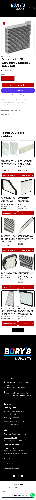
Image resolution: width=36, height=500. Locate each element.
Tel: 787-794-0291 (10, 438)
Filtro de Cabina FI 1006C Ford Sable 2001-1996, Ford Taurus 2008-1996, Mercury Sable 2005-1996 (9, 311)
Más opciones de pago (18, 95)
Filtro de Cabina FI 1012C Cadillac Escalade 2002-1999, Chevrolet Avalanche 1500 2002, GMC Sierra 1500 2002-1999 (9, 162)
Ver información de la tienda (13, 105)
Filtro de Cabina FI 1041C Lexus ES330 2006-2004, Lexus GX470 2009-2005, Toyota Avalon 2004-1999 (25, 201)
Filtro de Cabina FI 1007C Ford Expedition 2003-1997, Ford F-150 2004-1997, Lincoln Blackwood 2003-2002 (25, 311)
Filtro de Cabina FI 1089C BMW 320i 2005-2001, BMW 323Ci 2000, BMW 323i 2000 (26, 237)
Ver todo (18, 330)
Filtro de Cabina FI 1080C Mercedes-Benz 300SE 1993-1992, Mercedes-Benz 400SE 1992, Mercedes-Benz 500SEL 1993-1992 (8, 201)
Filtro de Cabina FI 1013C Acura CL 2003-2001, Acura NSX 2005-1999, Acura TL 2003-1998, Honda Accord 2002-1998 (26, 162)
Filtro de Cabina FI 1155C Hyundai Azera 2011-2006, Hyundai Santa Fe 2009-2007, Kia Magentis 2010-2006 (26, 275)
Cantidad (4, 75)
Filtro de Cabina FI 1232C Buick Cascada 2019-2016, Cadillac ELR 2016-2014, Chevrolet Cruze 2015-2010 (9, 238)
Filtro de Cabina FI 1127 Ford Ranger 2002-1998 (9, 272)
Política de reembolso (11, 468)
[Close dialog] (34, 482)
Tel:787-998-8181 (10, 448)
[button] (2, 8)
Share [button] (5, 120)
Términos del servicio (11, 464)
